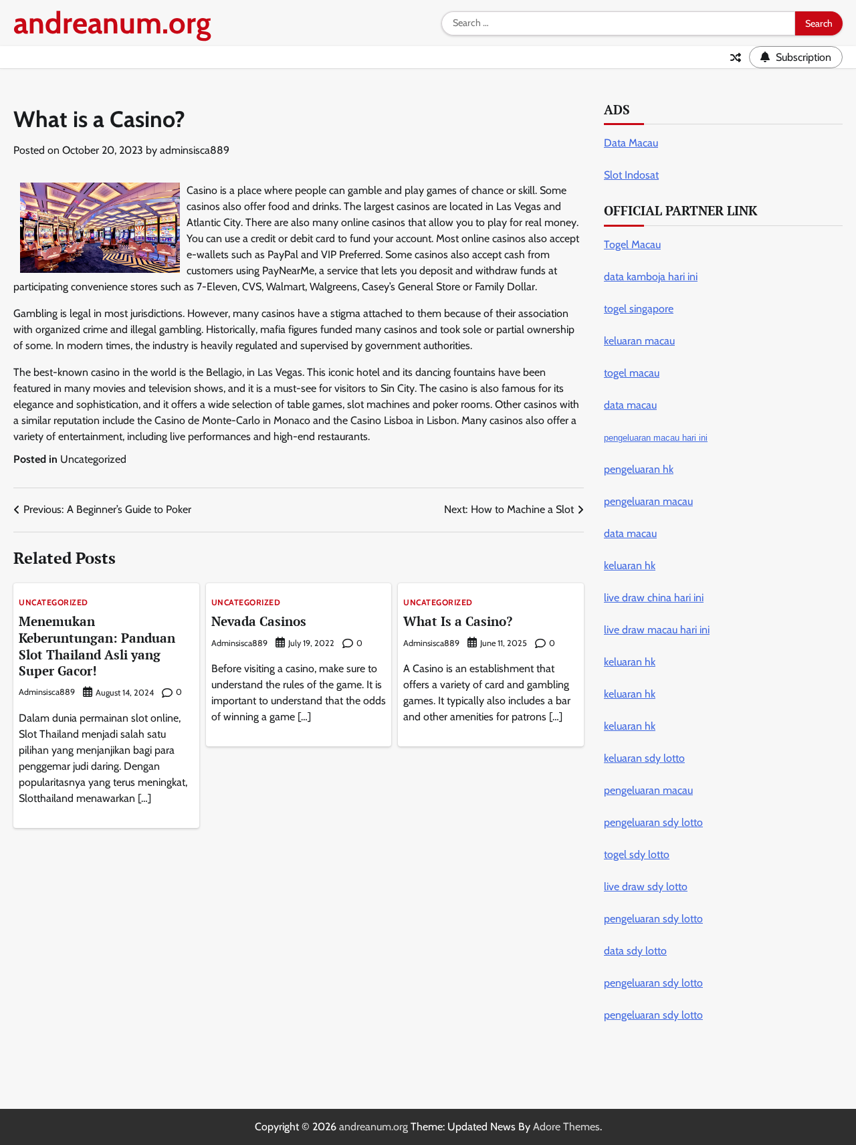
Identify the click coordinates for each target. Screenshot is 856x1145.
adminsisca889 (194, 150)
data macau (630, 533)
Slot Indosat (631, 175)
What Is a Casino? (457, 621)
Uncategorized (93, 459)
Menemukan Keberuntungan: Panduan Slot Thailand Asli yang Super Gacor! (97, 646)
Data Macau (631, 142)
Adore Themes (566, 1126)
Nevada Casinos (258, 621)
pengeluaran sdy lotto (653, 1015)
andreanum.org (112, 23)
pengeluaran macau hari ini (656, 438)
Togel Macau (632, 244)
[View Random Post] (736, 57)
